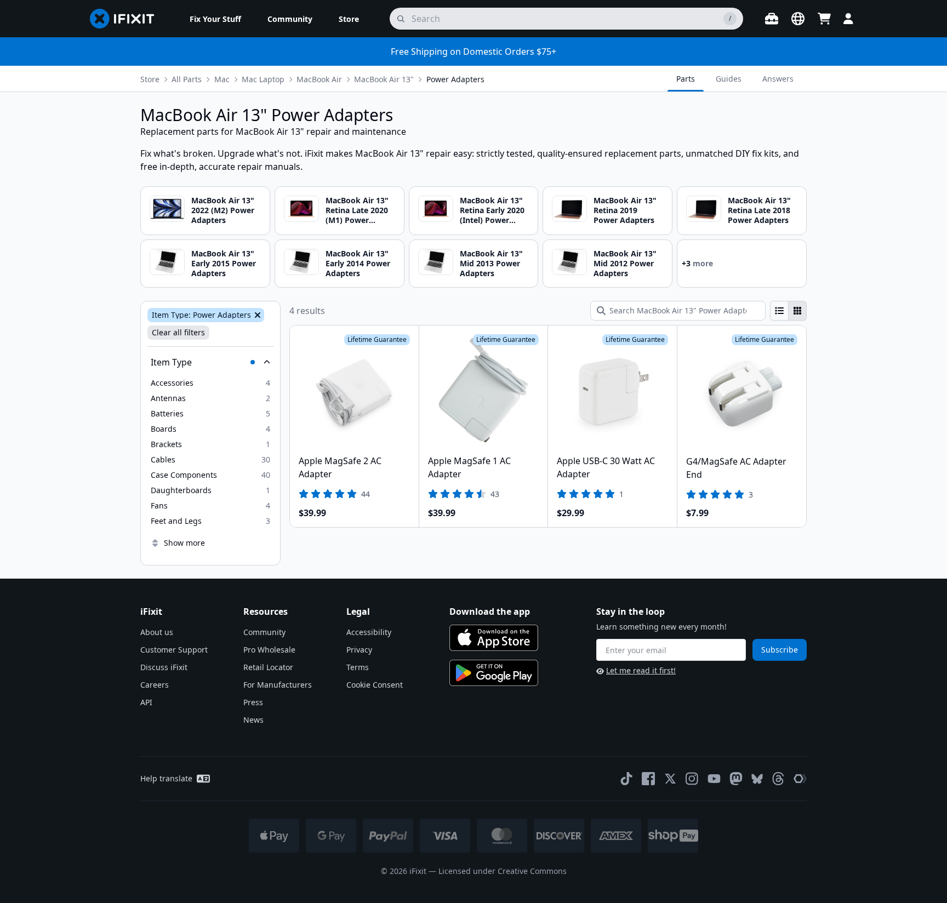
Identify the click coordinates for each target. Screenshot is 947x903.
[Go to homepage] (126, 18)
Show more (184, 543)
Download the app (489, 611)
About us (156, 632)
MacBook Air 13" (384, 79)
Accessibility (368, 632)
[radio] (779, 311)
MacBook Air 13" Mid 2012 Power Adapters (625, 263)
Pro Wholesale (269, 649)
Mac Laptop (263, 79)
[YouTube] (714, 778)
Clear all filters (178, 332)
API (146, 702)
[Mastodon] (736, 778)
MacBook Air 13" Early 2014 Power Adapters (358, 263)
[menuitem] (215, 18)
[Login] (848, 18)
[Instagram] (692, 778)
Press (253, 702)
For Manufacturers (277, 684)
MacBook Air (319, 79)
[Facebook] (648, 778)
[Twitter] (670, 778)
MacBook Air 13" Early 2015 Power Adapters (223, 263)
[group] (788, 311)
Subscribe (779, 649)
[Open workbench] (772, 19)
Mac (222, 79)
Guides (728, 78)
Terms (357, 667)
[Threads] (778, 778)
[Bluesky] (757, 779)
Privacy (359, 649)
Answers (778, 78)
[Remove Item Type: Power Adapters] (256, 315)
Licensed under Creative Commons (502, 871)
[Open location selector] (798, 19)
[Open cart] (824, 19)
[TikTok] (626, 778)
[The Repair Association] (800, 778)
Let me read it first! (641, 670)
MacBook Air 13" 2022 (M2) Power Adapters (222, 210)
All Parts (187, 79)
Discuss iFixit (163, 667)
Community (264, 632)
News (253, 720)
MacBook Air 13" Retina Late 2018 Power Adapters (759, 210)
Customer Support (174, 649)
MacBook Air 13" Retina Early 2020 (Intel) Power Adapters (492, 215)
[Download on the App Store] (493, 638)
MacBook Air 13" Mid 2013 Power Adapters (491, 263)
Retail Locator (268, 667)
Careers (154, 684)
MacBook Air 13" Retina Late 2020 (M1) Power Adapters (357, 215)
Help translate (166, 778)
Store (149, 79)
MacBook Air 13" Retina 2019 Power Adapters (625, 210)
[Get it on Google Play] (493, 673)
